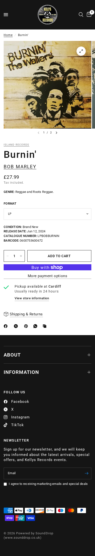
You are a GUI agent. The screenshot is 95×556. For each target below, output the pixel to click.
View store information (32, 298)
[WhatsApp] (36, 326)
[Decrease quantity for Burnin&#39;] (7, 256)
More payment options (47, 276)
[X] (17, 326)
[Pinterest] (27, 326)
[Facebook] (7, 326)
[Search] (81, 14)
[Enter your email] (86, 473)
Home (8, 35)
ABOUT (12, 355)
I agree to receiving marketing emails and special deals (48, 484)
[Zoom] (81, 51)
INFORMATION (21, 372)
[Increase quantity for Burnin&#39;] (21, 256)
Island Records (16, 144)
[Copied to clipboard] (45, 326)
